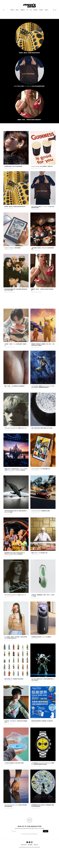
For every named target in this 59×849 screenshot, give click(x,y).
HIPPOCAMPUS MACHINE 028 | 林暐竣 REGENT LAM (15, 428)
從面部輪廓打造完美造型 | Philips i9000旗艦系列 (41, 636)
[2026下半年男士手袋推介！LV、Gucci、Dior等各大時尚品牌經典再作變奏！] (43, 188)
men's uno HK (34, 168)
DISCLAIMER (30, 844)
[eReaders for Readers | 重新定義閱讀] (16, 229)
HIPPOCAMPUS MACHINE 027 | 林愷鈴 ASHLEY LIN (15, 594)
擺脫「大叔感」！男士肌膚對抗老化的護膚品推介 (14, 386)
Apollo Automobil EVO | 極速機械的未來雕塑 (40, 510)
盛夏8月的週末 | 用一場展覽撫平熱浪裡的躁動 (13, 678)
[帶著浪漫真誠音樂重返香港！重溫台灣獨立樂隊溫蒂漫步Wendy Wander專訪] (16, 270)
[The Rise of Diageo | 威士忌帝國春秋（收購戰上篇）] (43, 148)
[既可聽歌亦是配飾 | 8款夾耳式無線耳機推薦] (16, 148)
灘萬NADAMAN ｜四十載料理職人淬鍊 (39, 552)
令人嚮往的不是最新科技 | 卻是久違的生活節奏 (14, 763)
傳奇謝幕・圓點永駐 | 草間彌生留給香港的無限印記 (29, 52)
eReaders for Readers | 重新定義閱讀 (12, 247)
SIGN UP (45, 831)
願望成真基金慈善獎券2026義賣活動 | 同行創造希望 (42, 720)
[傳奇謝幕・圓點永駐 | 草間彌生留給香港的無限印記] (16, 188)
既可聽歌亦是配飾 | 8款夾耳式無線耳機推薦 (13, 166)
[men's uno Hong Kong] (29, 5)
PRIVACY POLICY (24, 844)
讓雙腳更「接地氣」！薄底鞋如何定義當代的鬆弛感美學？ (29, 119)
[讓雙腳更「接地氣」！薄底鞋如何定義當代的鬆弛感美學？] (43, 270)
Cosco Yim (34, 209)
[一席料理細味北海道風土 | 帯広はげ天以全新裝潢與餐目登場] (43, 229)
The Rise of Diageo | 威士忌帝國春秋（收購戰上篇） (42, 166)
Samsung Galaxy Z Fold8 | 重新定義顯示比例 (40, 468)
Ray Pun (6, 168)
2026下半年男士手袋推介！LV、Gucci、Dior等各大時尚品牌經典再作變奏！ (29, 86)
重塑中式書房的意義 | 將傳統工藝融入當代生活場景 (41, 428)
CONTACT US (35, 844)
